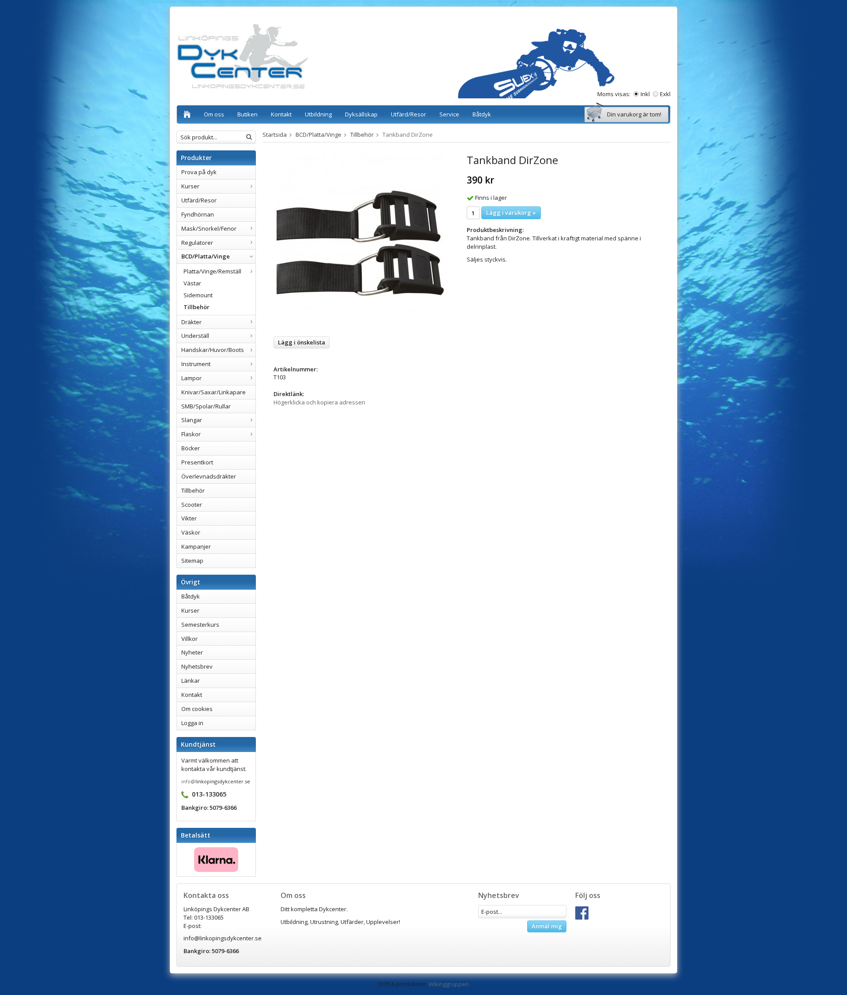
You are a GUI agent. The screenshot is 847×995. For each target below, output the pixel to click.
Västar (192, 283)
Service (449, 114)
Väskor (190, 532)
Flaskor (191, 434)
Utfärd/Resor (408, 114)
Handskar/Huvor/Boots (212, 350)
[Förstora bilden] (360, 242)
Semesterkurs (200, 624)
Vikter (189, 518)
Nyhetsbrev (197, 666)
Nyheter (192, 652)
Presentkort (197, 462)
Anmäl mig (547, 926)
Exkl (665, 94)
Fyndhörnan (197, 214)
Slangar (191, 420)
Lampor (191, 378)
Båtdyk (481, 114)
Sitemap (192, 561)
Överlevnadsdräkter (208, 476)
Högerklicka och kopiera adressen (319, 402)
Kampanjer (196, 546)
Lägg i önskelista (301, 342)
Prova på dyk (199, 172)
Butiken (247, 114)
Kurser (190, 186)
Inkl (645, 94)
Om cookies (197, 709)
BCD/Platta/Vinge (205, 256)
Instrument (195, 364)
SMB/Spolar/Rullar (206, 406)
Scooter (191, 505)
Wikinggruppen (448, 984)
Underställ (195, 336)
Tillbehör (197, 307)
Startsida (274, 134)
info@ (188, 781)
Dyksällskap (361, 114)
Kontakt (281, 114)
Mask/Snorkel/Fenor (208, 228)
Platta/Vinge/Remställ (212, 271)
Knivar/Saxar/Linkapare (213, 392)
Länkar (190, 681)
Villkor (189, 639)
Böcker (190, 448)
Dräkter (191, 322)
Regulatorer (197, 243)
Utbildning (318, 114)
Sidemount (198, 295)
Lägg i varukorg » (511, 213)
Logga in (192, 723)
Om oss (214, 114)
